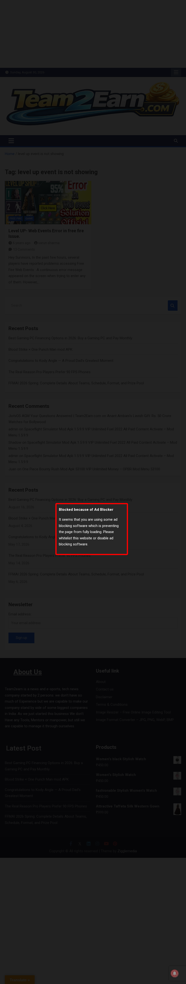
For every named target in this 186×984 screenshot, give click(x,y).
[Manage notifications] (174, 973)
